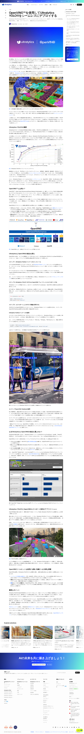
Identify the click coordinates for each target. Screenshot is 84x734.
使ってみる (72, 59)
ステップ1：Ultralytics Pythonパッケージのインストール (73, 19)
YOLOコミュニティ (13, 606)
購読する (77, 672)
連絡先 (78, 4)
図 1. (10, 109)
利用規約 (32, 731)
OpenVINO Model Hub (34, 453)
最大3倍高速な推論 (32, 441)
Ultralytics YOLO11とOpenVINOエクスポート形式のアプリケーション (73, 39)
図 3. (10, 249)
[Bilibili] (72, 727)
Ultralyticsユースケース (35, 681)
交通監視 (15, 524)
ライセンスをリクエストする (38, 664)
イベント (45, 704)
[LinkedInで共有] (5, 13)
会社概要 (71, 681)
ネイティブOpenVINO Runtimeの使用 (73, 33)
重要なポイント (69, 44)
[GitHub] (53, 727)
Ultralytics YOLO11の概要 (71, 11)
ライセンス (55, 4)
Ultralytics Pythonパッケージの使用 (73, 30)
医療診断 (45, 73)
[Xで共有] (5, 10)
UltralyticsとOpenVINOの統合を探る (72, 16)
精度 (11, 583)
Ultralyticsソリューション (22, 681)
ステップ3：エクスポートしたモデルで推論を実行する (73, 26)
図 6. (10, 558)
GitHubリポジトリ (32, 606)
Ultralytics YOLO (7, 690)
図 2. (10, 168)
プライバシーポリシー (39, 731)
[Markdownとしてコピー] (5, 18)
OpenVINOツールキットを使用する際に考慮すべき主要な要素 (73, 42)
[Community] (60, 727)
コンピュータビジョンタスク (35, 173)
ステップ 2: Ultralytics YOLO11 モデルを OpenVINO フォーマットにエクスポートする (73, 23)
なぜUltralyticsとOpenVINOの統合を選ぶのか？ (72, 36)
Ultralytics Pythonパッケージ (40, 264)
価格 (50, 4)
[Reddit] (77, 727)
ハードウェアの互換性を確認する (18, 576)
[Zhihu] (74, 727)
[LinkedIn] (56, 727)
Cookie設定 (77, 731)
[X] (58, 727)
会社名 (46, 4)
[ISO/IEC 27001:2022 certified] (6, 727)
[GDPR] (15, 727)
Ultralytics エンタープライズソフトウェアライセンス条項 (56, 731)
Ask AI (78, 730)
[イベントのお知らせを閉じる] (1, 1)
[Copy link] (5, 15)
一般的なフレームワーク (57, 208)
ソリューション (34, 4)
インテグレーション (36, 179)
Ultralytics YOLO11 (19, 73)
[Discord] (79, 727)
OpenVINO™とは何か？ (70, 13)
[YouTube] (63, 727)
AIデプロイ (32, 449)
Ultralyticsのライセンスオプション (43, 608)
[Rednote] (67, 727)
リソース (41, 4)
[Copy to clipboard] (62, 296)
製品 (28, 4)
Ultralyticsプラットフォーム (9, 682)
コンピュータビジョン (14, 71)
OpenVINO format (24, 121)
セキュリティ (71, 731)
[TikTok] (70, 727)
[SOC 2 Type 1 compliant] (11, 727)
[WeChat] (65, 727)
